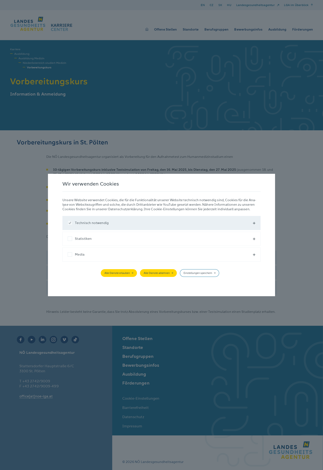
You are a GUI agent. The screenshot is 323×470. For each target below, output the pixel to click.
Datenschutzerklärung (125, 209)
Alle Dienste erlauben (117, 273)
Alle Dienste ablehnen (157, 273)
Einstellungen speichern (198, 273)
